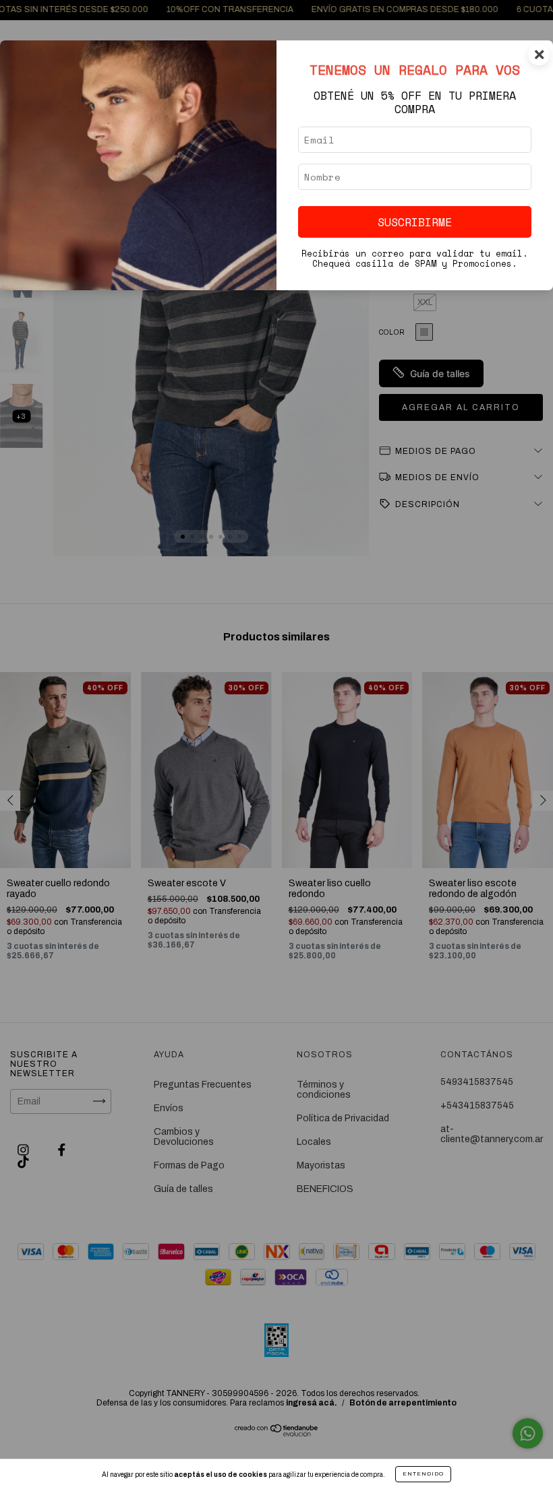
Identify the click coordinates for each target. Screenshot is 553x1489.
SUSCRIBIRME (415, 221)
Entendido (423, 1474)
